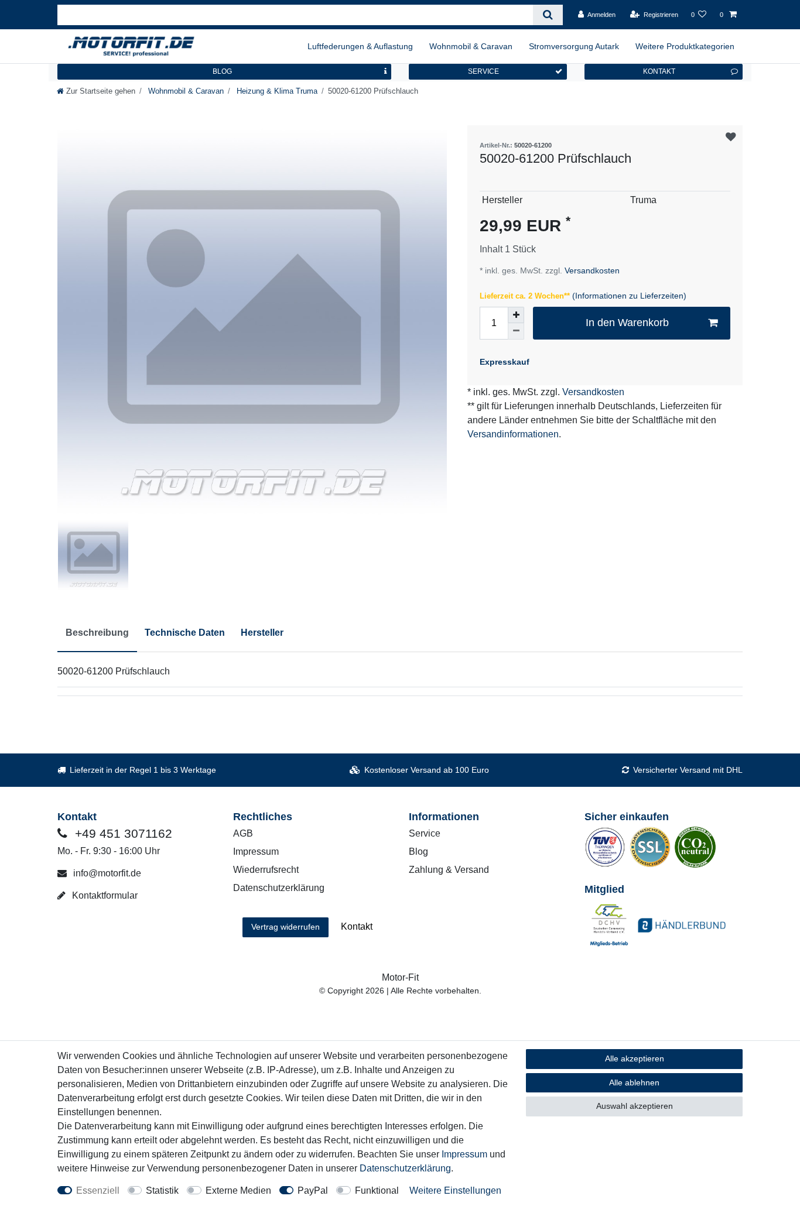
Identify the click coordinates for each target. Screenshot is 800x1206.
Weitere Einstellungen (455, 1190)
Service (424, 833)
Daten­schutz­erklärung (405, 1168)
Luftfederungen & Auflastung (360, 46)
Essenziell (97, 1190)
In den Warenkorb (627, 322)
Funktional (377, 1190)
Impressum (256, 851)
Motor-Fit (400, 977)
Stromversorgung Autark (574, 46)
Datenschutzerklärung (278, 888)
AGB (243, 833)
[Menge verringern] (516, 331)
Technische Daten (185, 633)
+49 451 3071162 (121, 833)
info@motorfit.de (106, 873)
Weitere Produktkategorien (684, 46)
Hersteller (262, 633)
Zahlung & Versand (449, 870)
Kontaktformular (104, 895)
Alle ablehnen (634, 1082)
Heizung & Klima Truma (275, 91)
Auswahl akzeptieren (634, 1106)
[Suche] (548, 15)
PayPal (313, 1190)
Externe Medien (238, 1190)
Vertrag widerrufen (285, 926)
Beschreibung (97, 633)
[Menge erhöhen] (516, 315)
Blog (418, 851)
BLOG (222, 71)
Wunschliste (731, 137)
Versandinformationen (513, 434)
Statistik (162, 1190)
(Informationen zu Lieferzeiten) (629, 295)
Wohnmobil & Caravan (470, 46)
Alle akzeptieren (634, 1058)
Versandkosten (591, 270)
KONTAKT (659, 71)
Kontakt (356, 926)
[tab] (97, 633)
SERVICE (483, 71)
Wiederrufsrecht (266, 870)
